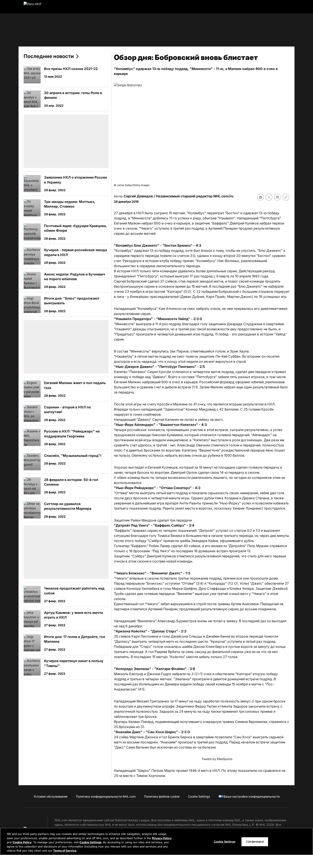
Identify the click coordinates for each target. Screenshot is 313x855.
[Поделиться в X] (269, 197)
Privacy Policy (162, 838)
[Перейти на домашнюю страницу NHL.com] (39, 7)
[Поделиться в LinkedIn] (277, 197)
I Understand (255, 841)
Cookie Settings (90, 842)
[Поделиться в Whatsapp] (260, 197)
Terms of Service (64, 850)
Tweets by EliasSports (217, 759)
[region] (156, 841)
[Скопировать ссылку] (286, 197)
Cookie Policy (22, 842)
